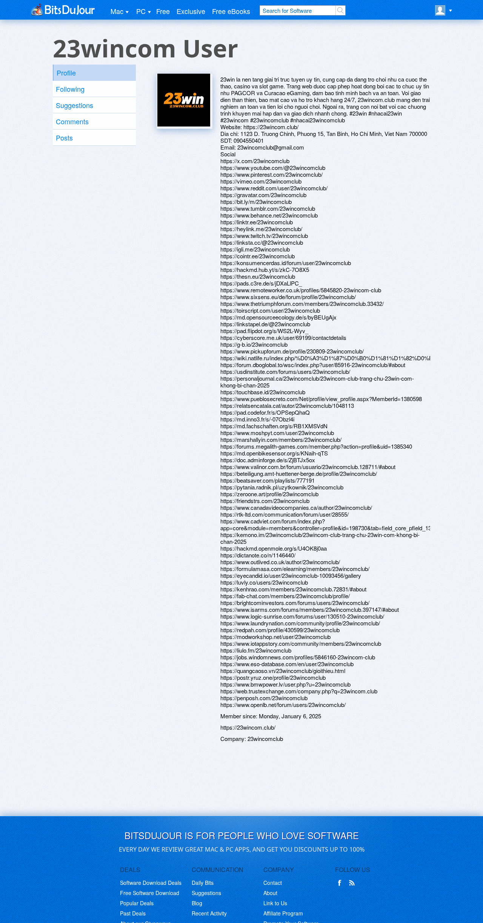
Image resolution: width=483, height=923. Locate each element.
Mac (117, 11)
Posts (64, 137)
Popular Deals (137, 903)
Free (163, 11)
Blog (197, 903)
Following (70, 89)
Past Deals (133, 913)
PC (141, 11)
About (270, 893)
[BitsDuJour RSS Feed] (353, 883)
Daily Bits (203, 882)
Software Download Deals (151, 882)
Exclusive (191, 11)
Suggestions (74, 105)
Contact (272, 882)
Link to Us (275, 903)
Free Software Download (149, 893)
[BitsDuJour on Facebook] (341, 883)
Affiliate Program (283, 913)
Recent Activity (209, 913)
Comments (72, 121)
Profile (66, 72)
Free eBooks (231, 11)
